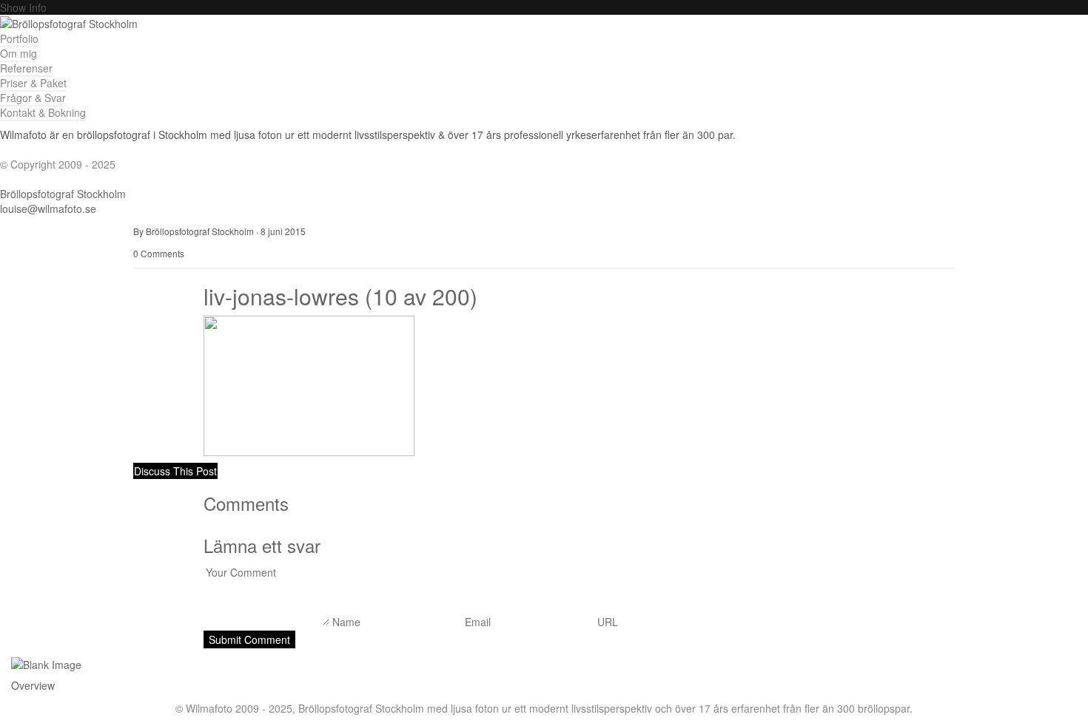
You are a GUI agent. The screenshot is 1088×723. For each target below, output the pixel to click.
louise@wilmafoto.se (48, 208)
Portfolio (19, 38)
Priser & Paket (33, 82)
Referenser (26, 68)
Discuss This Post (175, 471)
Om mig (18, 53)
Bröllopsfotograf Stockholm (63, 193)
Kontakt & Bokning (43, 112)
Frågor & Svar (33, 97)
